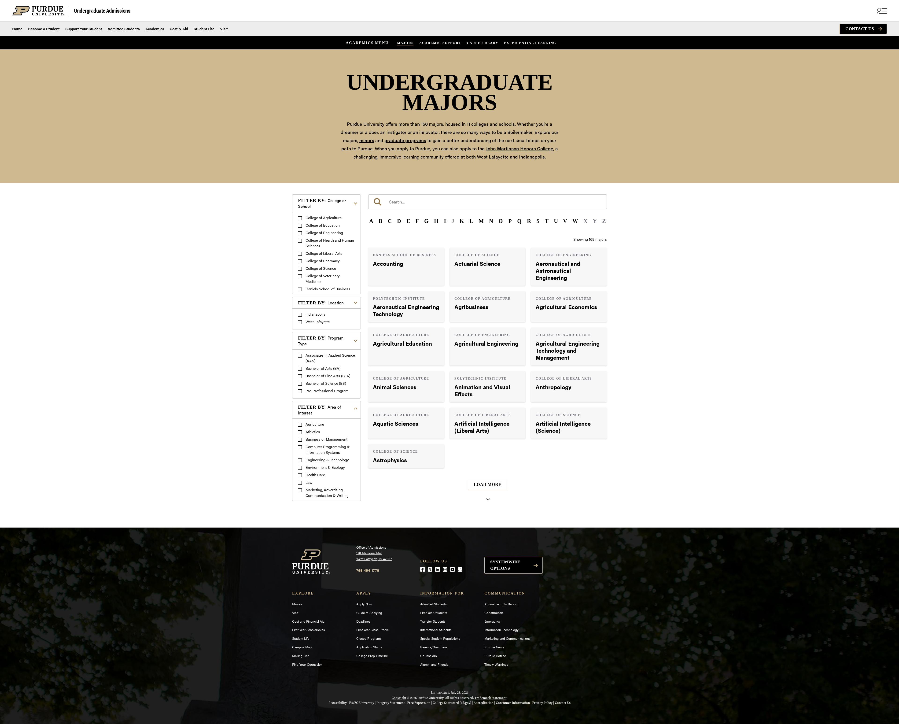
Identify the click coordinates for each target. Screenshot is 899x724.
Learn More (406, 267)
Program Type (320, 341)
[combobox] (487, 201)
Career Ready (482, 43)
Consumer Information (513, 703)
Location (321, 303)
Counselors (428, 655)
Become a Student (44, 28)
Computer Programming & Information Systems (328, 449)
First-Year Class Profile (372, 629)
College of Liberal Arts (324, 253)
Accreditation (484, 703)
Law (309, 482)
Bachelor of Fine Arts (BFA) (328, 375)
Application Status (369, 647)
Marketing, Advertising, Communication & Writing (327, 492)
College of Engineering (324, 232)
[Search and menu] (881, 10)
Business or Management (326, 439)
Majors (405, 43)
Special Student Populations (440, 638)
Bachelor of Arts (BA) (323, 368)
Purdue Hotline (495, 655)
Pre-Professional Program (327, 390)
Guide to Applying (369, 612)
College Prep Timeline (372, 655)
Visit (224, 28)
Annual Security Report (500, 604)
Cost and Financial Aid (308, 621)
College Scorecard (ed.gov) (452, 703)
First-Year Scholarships (308, 629)
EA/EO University (361, 703)
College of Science (321, 268)
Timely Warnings (496, 664)
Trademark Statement (491, 698)
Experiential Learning (530, 43)
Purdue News (494, 647)
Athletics (313, 431)
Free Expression (418, 703)
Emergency (492, 621)
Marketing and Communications (507, 638)
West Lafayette (318, 321)
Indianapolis (315, 314)
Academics (154, 28)
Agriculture (315, 424)
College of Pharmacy (323, 260)
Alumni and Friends (434, 664)
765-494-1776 (367, 570)
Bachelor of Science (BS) (326, 383)
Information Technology (501, 629)
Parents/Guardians (433, 647)
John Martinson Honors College (519, 148)
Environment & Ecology (325, 467)
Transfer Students (433, 621)
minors (366, 140)
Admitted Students (124, 28)
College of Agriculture (324, 217)
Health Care (315, 474)
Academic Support (440, 43)
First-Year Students (433, 612)
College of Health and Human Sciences (330, 242)
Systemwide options (505, 565)
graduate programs (405, 140)
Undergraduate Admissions (102, 10)
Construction (493, 612)
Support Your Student (83, 28)
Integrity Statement (390, 703)
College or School (322, 203)
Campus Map (302, 647)
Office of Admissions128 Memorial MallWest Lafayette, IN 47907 (374, 553)
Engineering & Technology (327, 459)
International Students (436, 629)
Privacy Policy (542, 703)
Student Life (204, 28)
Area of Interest (319, 410)
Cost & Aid (179, 28)
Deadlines (363, 621)
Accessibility (337, 703)
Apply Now (364, 604)
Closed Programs (369, 638)
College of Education (323, 225)
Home (17, 28)
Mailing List (300, 655)
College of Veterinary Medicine (323, 278)
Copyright (399, 698)
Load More (487, 484)
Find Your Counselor (307, 664)
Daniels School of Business (328, 289)
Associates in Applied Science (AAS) (330, 357)
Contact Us (859, 28)
